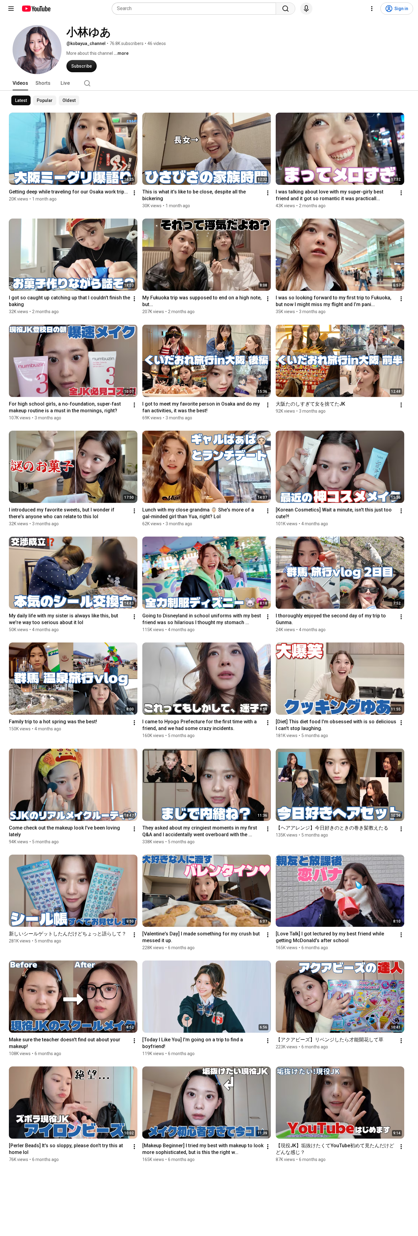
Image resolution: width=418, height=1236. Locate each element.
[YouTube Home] (36, 8)
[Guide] (11, 8)
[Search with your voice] (306, 8)
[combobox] (195, 8)
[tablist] (209, 83)
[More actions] (134, 193)
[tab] (20, 83)
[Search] (285, 8)
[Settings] (371, 8)
